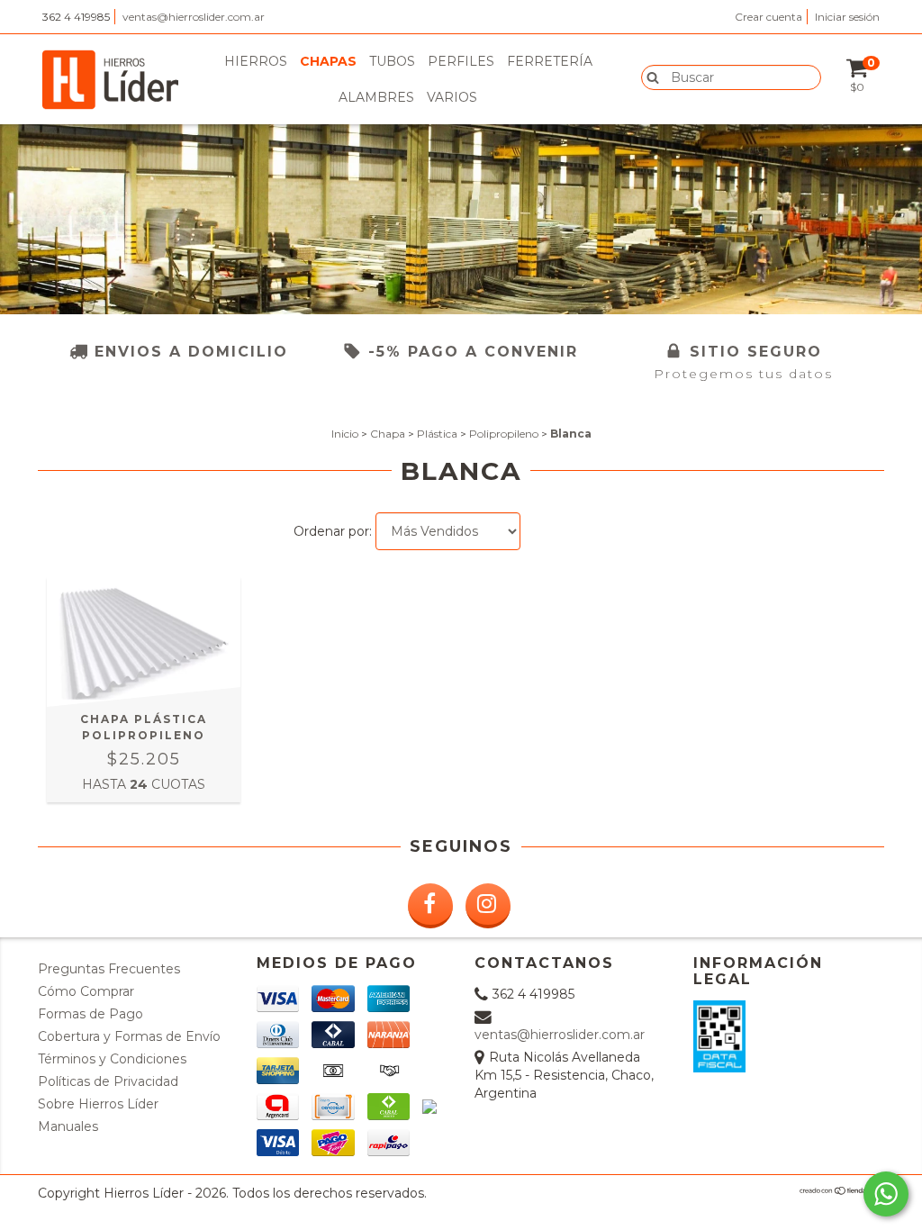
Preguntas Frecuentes (109, 969)
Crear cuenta (768, 16)
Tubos (392, 61)
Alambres (376, 97)
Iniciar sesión (847, 16)
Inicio (344, 433)
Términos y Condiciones (112, 1059)
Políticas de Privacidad (108, 1081)
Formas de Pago (90, 1014)
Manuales (68, 1126)
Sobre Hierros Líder (98, 1104)
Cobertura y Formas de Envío (129, 1036)
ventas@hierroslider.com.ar (193, 16)
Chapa (387, 433)
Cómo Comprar (86, 991)
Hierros (255, 61)
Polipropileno (503, 433)
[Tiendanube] (841, 1191)
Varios (452, 97)
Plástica (437, 433)
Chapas (328, 61)
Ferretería (549, 61)
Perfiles (461, 61)
